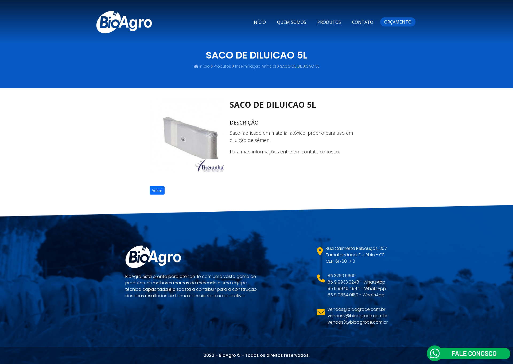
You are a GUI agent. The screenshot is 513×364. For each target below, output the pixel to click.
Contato (362, 22)
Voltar (157, 190)
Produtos (329, 22)
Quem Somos (291, 22)
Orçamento (397, 22)
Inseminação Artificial (255, 66)
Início (259, 22)
